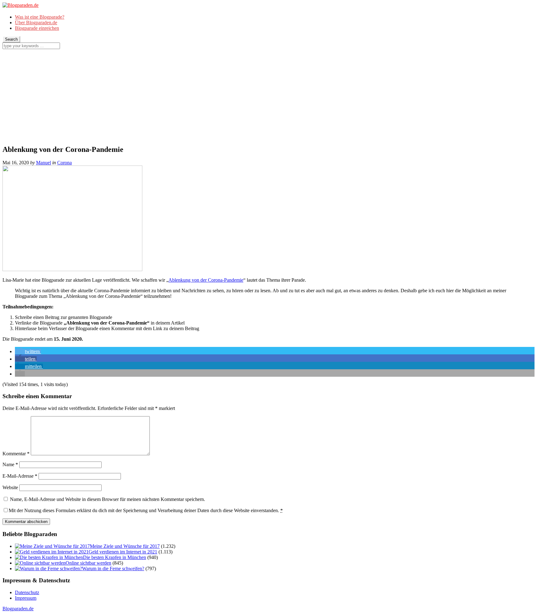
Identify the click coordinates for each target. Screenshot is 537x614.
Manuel (43, 162)
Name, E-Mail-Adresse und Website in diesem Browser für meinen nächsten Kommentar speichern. (107, 499)
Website (10, 487)
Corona (64, 162)
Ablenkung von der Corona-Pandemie (205, 280)
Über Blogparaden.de (36, 22)
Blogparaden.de (18, 608)
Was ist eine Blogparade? (39, 17)
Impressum (25, 598)
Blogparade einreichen (37, 28)
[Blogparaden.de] (20, 5)
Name (10, 464)
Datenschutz (27, 592)
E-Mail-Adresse (19, 476)
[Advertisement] (268, 95)
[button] (28, 351)
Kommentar (16, 453)
